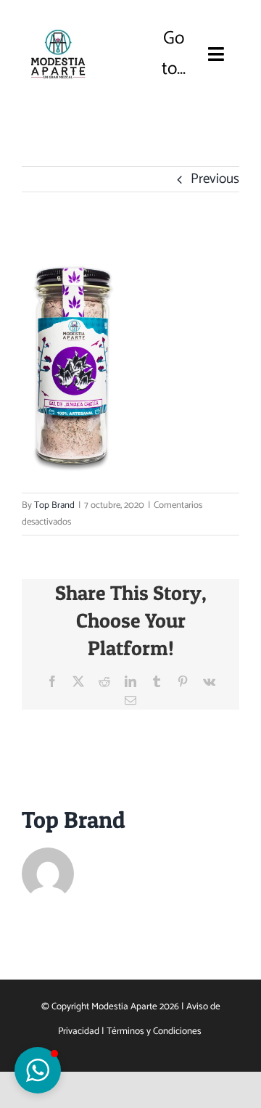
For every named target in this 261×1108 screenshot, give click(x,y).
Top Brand (54, 505)
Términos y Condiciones (155, 1031)
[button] (37, 1070)
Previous (215, 179)
